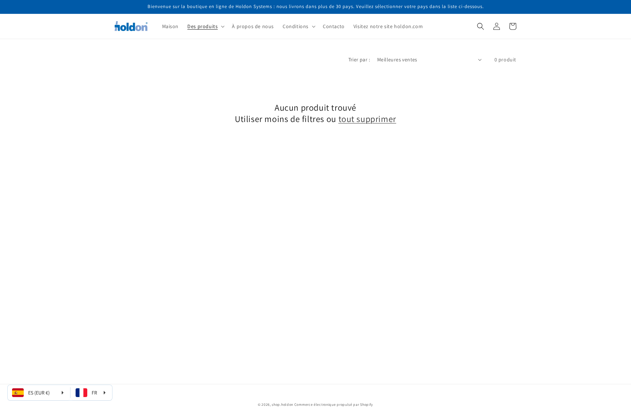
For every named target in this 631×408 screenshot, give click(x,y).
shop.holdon (282, 404)
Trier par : (359, 59)
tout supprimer (367, 119)
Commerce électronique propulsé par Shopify (333, 404)
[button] (205, 26)
